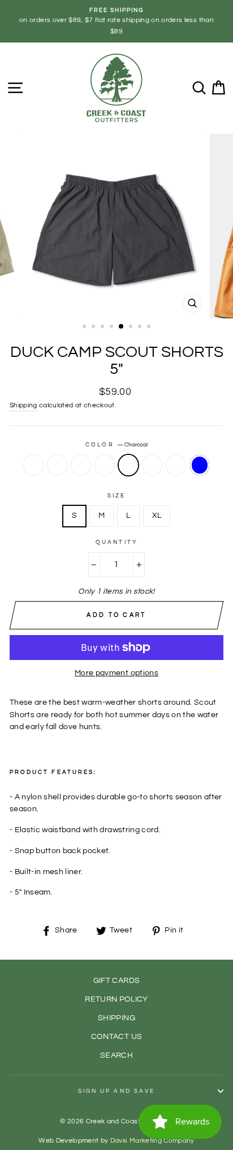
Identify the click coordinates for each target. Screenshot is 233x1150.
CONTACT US (116, 1037)
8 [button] (150, 327)
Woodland (57, 465)
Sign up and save (116, 1091)
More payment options (116, 673)
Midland (33, 465)
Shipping (23, 405)
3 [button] (103, 327)
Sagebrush (104, 465)
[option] (116, 21)
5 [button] (121, 327)
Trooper (175, 465)
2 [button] (94, 327)
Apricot (152, 465)
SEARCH (116, 1055)
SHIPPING (116, 1018)
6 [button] (132, 327)
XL (157, 515)
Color (116, 445)
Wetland (80, 465)
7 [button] (141, 327)
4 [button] (112, 327)
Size (116, 496)
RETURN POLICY (116, 999)
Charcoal (128, 465)
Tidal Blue (199, 465)
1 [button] (85, 327)
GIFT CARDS (116, 981)
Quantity (116, 542)
